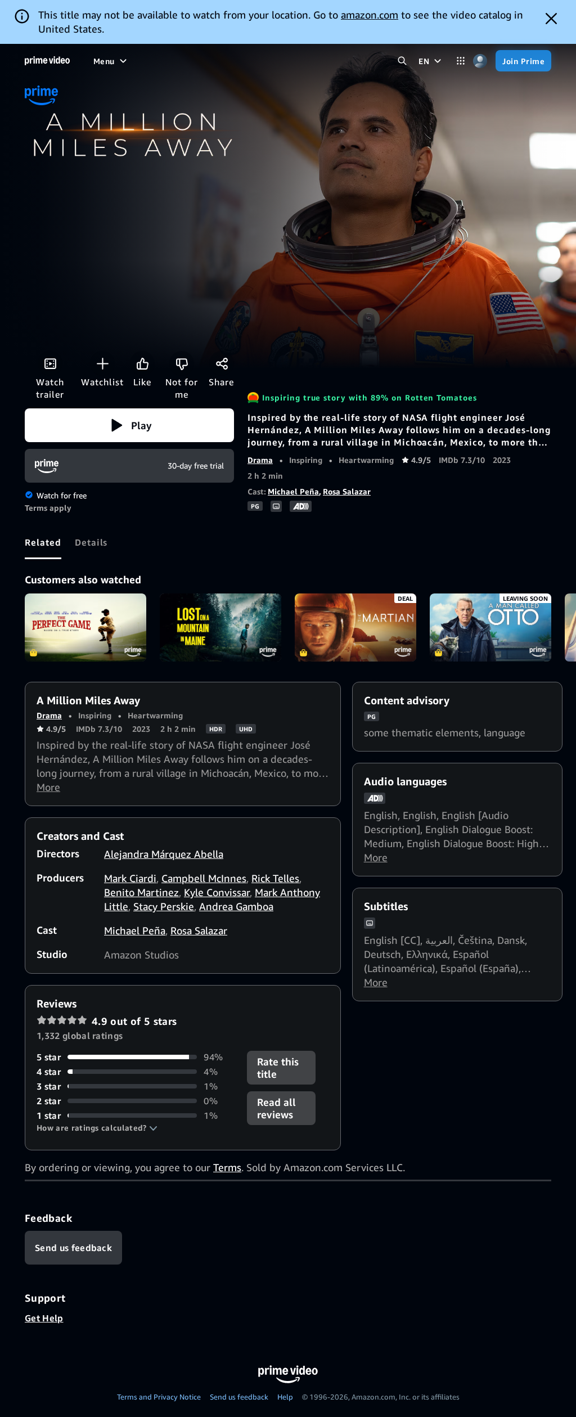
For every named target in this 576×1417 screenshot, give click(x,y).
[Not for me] (181, 363)
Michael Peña (293, 491)
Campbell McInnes (203, 878)
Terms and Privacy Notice (159, 1396)
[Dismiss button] (551, 18)
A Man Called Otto (490, 627)
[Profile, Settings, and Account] (480, 61)
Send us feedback (239, 1396)
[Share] (221, 363)
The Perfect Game (85, 627)
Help (285, 1396)
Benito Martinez (141, 892)
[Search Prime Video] (402, 61)
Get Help (44, 1318)
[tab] (43, 542)
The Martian (355, 627)
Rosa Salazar (347, 491)
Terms (227, 1167)
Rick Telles (275, 878)
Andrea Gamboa (236, 906)
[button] (129, 425)
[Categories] (460, 61)
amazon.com (369, 14)
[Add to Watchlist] (102, 363)
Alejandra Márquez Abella (163, 854)
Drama (260, 460)
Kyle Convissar (217, 892)
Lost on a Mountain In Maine (220, 627)
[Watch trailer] (50, 363)
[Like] (142, 363)
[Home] (47, 60)
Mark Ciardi (130, 878)
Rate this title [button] (278, 1067)
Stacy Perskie (163, 906)
